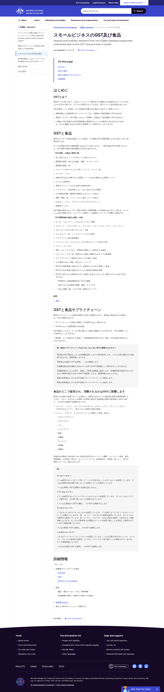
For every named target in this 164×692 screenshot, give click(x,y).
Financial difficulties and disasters (120, 654)
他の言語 (61, 573)
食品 (57, 300)
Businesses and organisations (84, 20)
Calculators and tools (26, 654)
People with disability (71, 640)
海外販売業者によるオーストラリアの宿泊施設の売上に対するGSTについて (31, 60)
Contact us (111, 645)
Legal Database (99, 3)
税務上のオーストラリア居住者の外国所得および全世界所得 (31, 47)
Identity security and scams (117, 649)
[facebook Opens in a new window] (134, 666)
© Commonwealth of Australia (42, 685)
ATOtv (61, 666)
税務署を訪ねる (62, 602)
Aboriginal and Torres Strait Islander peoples (80, 645)
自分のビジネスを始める (68, 581)
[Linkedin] (140, 666)
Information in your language (65, 27)
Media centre (23, 640)
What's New (113, 3)
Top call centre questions (116, 640)
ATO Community (82, 3)
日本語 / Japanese (87, 27)
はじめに (61, 67)
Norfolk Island (68, 649)
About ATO (20, 666)
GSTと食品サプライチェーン (69, 75)
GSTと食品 (62, 71)
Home (36, 20)
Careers (33, 666)
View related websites (65, 685)
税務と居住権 (22, 66)
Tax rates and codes (26, 649)
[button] (87, 50)
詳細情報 (61, 79)
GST (60, 577)
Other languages (69, 654)
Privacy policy (47, 666)
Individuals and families (55, 20)
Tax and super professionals (116, 20)
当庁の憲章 (22, 71)
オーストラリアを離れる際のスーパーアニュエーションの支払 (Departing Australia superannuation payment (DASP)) (31, 37)
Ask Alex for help (141, 689)
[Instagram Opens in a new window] (146, 666)
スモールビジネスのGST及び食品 (30, 54)
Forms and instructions (27, 645)
